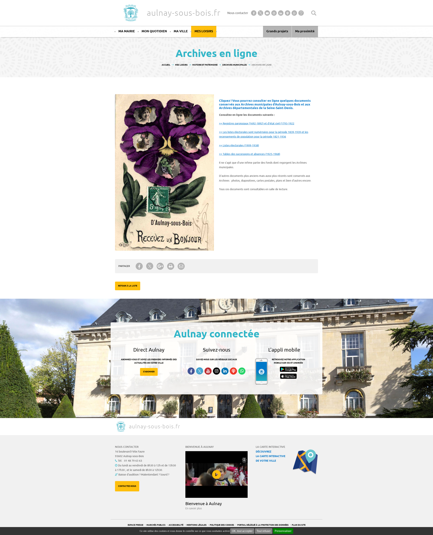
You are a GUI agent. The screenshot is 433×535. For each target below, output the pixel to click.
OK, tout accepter (242, 531)
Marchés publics (155, 525)
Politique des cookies (222, 525)
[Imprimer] (170, 266)
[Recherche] (314, 13)
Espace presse (135, 525)
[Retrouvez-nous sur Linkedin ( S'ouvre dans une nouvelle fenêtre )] (225, 371)
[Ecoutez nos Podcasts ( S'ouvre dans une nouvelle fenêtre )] (233, 371)
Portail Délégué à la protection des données (263, 525)
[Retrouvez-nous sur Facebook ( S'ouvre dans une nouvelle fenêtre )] (191, 371)
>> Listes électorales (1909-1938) (239, 145)
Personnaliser (283, 531)
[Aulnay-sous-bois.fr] (130, 13)
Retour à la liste (127, 285)
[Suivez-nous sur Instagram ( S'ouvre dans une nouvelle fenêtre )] (216, 371)
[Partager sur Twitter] (149, 266)
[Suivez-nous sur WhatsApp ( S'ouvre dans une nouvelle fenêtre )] (241, 371)
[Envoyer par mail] (181, 266)
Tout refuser (264, 531)
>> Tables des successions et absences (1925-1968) (249, 154)
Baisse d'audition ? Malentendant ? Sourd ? (143, 474)
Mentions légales (197, 525)
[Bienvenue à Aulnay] (216, 474)
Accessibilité (176, 525)
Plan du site (298, 525)
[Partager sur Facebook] (139, 266)
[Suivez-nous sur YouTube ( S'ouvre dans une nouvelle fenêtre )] (208, 371)
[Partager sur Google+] (160, 266)
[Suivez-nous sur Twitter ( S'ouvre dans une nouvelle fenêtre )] (199, 371)
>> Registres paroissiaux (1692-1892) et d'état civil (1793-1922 (256, 123)
